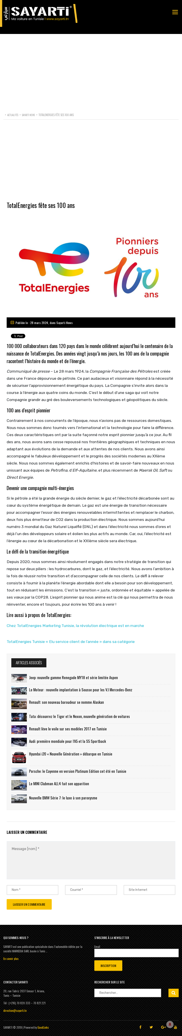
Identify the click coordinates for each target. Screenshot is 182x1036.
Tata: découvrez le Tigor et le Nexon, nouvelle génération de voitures (79, 716)
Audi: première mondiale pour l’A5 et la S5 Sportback (67, 741)
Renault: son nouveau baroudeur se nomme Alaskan (66, 702)
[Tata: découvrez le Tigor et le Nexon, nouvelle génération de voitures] (19, 717)
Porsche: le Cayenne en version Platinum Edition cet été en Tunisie (77, 771)
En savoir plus (11, 958)
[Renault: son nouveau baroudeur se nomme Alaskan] (19, 704)
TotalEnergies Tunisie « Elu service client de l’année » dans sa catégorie (71, 641)
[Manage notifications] (170, 1024)
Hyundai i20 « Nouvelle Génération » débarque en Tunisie (70, 754)
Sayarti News (64, 322)
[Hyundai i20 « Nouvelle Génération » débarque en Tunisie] (19, 757)
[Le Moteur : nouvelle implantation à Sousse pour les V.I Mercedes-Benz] (19, 690)
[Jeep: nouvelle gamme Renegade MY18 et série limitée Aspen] (19, 678)
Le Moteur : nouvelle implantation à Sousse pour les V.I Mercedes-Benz (80, 689)
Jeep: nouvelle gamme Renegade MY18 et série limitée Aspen (73, 677)
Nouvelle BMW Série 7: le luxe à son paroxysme (63, 798)
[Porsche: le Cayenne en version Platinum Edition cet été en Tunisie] (19, 772)
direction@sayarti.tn (15, 1010)
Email (97, 946)
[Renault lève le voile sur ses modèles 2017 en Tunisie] (19, 729)
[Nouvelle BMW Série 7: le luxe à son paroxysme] (19, 798)
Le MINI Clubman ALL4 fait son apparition (59, 783)
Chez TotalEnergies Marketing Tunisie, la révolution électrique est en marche (75, 625)
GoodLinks (43, 1027)
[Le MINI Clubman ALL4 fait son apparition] (19, 785)
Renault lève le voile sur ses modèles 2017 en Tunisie (68, 729)
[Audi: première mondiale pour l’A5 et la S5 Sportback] (19, 742)
